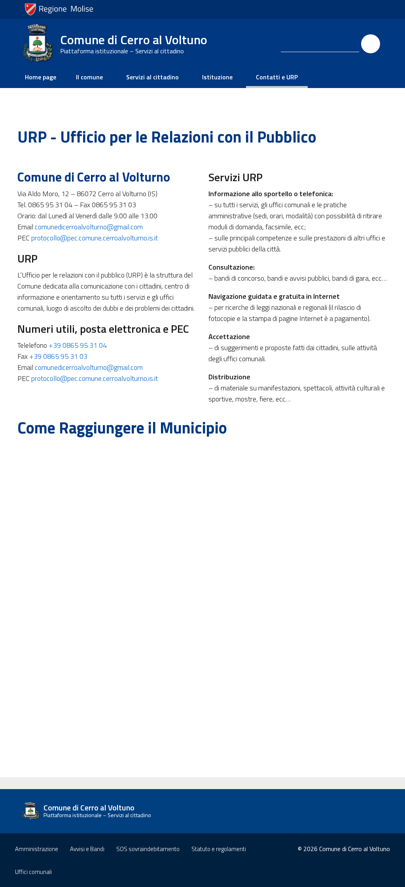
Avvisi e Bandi (87, 848)
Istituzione (217, 77)
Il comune (89, 77)
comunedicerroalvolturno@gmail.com (89, 226)
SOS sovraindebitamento (148, 848)
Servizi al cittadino (152, 77)
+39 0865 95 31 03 (58, 356)
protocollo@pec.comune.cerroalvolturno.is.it (94, 238)
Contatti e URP (277, 77)
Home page (40, 77)
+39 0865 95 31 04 (78, 345)
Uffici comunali (33, 871)
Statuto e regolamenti (218, 848)
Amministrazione (36, 848)
